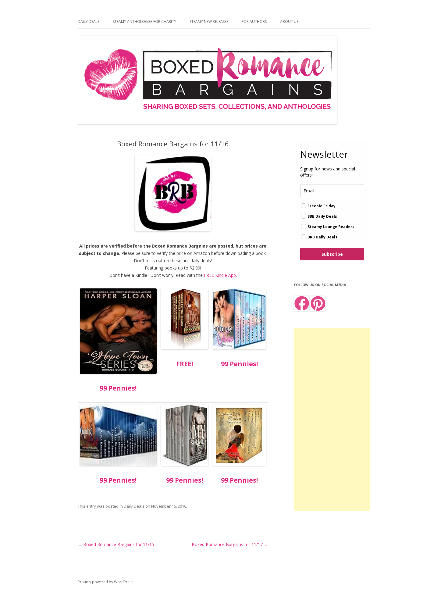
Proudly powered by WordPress (105, 581)
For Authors (254, 21)
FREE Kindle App (220, 275)
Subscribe (332, 254)
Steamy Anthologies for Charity (144, 21)
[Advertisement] (332, 419)
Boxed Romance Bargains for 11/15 (116, 544)
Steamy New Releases (209, 21)
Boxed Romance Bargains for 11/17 (230, 544)
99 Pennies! (118, 388)
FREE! (184, 363)
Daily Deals (88, 21)
